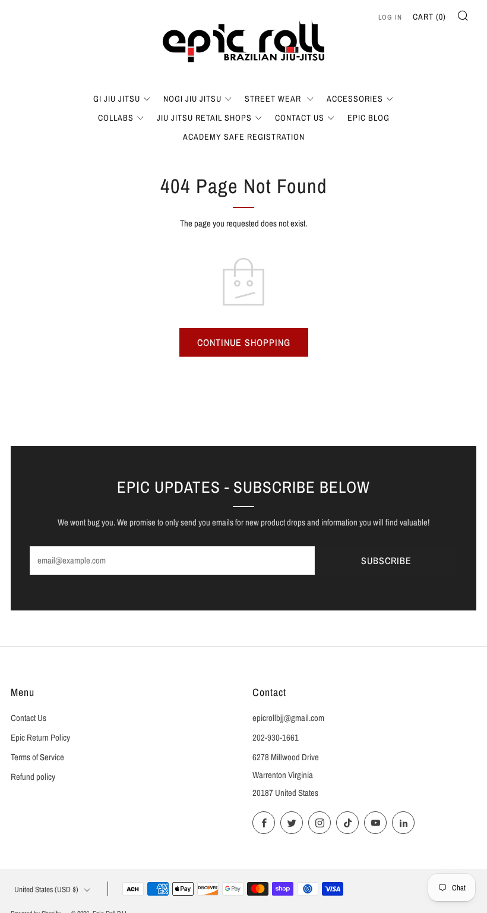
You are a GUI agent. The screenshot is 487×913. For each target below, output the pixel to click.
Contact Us (299, 117)
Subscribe (386, 560)
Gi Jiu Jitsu (116, 98)
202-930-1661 (275, 738)
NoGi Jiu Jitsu (192, 98)
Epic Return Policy (40, 738)
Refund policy (33, 777)
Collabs (116, 117)
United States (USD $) (46, 889)
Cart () (429, 16)
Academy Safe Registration (244, 136)
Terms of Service (37, 757)
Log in (390, 17)
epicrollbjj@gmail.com (288, 718)
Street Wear (274, 98)
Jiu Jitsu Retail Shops (204, 117)
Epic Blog (368, 117)
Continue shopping (243, 342)
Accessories (355, 98)
